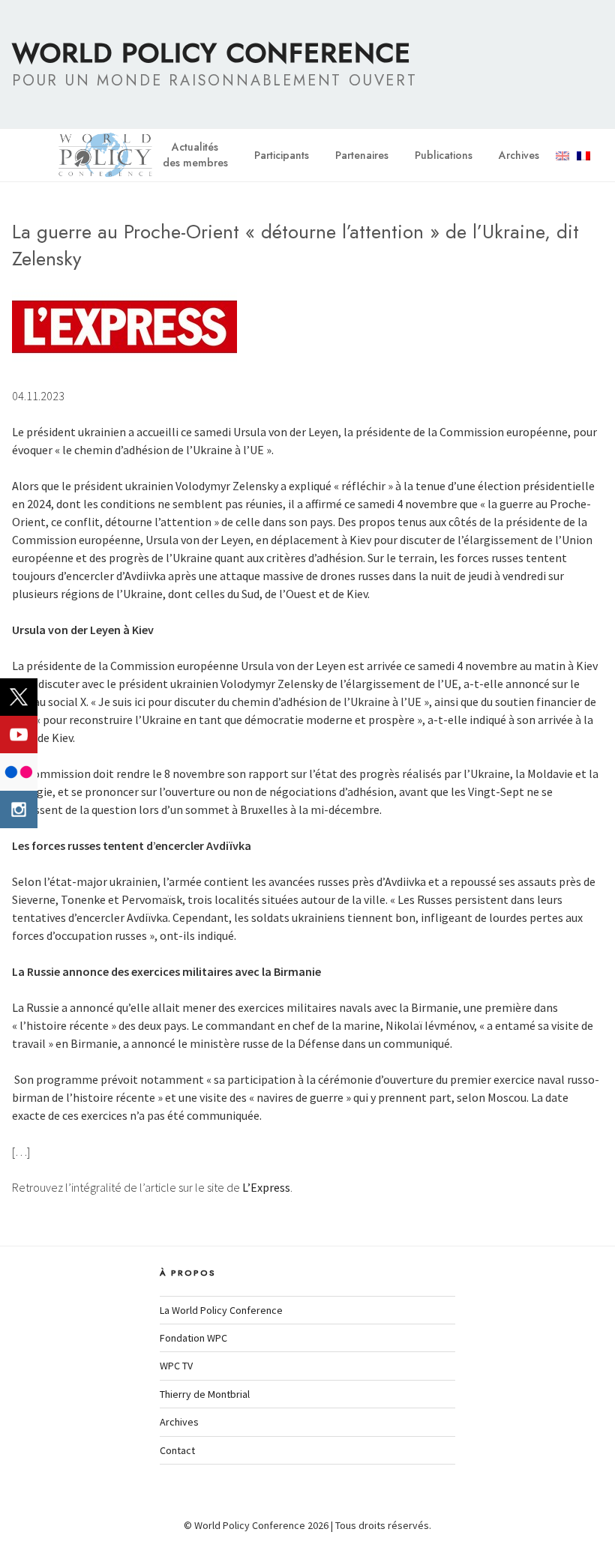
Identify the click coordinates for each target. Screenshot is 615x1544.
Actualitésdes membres (195, 154)
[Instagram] (19, 809)
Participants (281, 155)
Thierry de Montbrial (205, 1394)
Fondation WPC (193, 1338)
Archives (519, 155)
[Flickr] (19, 772)
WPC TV (176, 1365)
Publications (443, 155)
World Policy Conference (211, 52)
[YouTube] (19, 734)
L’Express (266, 1187)
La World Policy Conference (221, 1310)
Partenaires (361, 155)
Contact (177, 1450)
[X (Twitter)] (19, 697)
